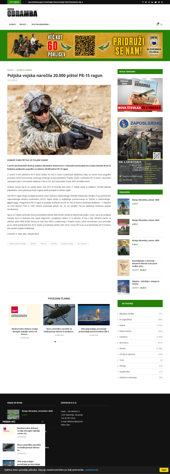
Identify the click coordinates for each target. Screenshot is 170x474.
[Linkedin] (152, 2)
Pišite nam (65, 425)
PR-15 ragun (82, 244)
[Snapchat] (159, 2)
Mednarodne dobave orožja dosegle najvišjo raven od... (28, 431)
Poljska (54, 244)
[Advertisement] (59, 269)
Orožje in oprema (24, 70)
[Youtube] (155, 2)
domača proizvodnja (17, 244)
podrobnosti (92, 469)
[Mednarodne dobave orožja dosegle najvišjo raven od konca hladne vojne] (25, 314)
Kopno (141, 325)
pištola (43, 244)
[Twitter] (146, 2)
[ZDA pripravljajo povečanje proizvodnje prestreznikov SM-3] (94, 314)
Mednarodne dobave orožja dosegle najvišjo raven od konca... (25, 331)
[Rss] (162, 2)
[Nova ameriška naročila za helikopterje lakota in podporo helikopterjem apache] (59, 314)
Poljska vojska (67, 244)
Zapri (164, 470)
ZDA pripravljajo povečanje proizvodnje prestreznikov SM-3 (94, 330)
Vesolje (141, 366)
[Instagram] (149, 2)
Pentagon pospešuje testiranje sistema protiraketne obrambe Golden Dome (63, 2)
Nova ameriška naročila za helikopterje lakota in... (29, 447)
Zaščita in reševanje (141, 377)
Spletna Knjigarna (40, 24)
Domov (12, 24)
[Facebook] (142, 2)
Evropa (33, 244)
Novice (23, 24)
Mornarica (141, 342)
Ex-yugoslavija (141, 319)
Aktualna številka (141, 313)
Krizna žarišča (141, 331)
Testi (141, 360)
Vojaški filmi (141, 371)
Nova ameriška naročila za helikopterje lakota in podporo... (59, 330)
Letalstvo (141, 337)
